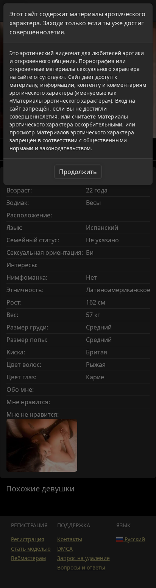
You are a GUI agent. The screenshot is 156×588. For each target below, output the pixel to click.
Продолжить (78, 172)
